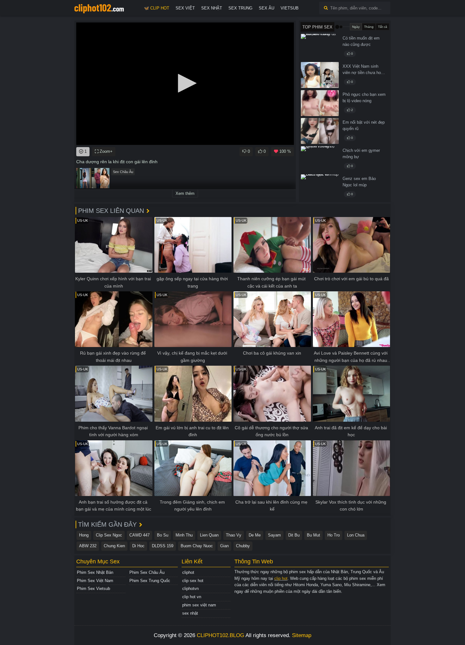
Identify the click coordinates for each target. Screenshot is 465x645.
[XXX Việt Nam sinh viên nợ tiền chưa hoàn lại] (320, 75)
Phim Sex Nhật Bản (95, 572)
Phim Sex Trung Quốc (149, 580)
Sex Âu (266, 8)
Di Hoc (138, 545)
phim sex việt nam (199, 605)
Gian (224, 545)
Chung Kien (114, 545)
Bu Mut (313, 535)
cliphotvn (190, 588)
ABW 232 (87, 545)
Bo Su (162, 535)
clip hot (281, 578)
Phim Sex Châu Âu (146, 572)
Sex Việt (185, 8)
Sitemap (301, 635)
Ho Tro (333, 535)
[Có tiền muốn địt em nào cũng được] (320, 47)
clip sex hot (192, 580)
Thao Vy (233, 535)
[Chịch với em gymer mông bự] (320, 159)
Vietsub (290, 8)
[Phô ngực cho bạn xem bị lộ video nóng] (320, 103)
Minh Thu (184, 535)
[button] (185, 83)
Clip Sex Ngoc (109, 535)
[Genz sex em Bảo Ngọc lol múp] (320, 187)
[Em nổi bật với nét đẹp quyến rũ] (320, 131)
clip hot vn (191, 596)
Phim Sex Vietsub (93, 588)
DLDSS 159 (162, 545)
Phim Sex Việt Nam (95, 580)
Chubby (243, 545)
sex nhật (190, 613)
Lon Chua (355, 535)
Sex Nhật (211, 8)
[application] (185, 83)
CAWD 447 (139, 535)
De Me (255, 535)
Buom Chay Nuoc (197, 545)
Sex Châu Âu (123, 172)
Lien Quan (209, 535)
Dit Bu (294, 535)
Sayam (274, 535)
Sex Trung (240, 8)
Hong (84, 535)
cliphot (188, 572)
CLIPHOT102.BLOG (220, 635)
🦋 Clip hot (156, 8)
